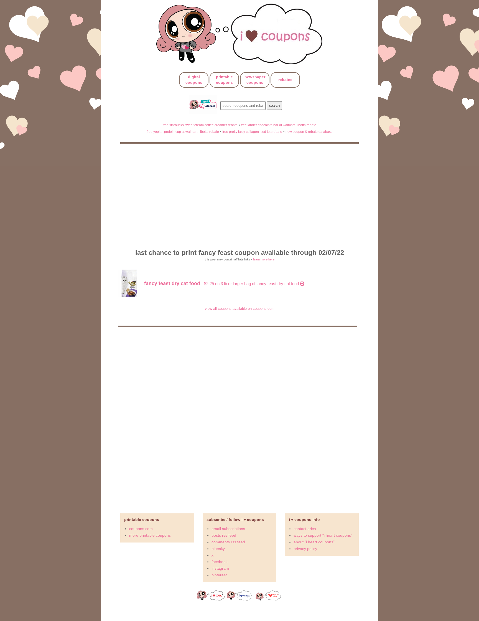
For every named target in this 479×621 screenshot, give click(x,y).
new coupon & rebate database (309, 131)
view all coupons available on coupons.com (239, 308)
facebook (220, 561)
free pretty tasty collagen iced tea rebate (252, 131)
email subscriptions (228, 528)
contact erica (305, 528)
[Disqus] (239, 418)
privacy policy (305, 548)
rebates (285, 79)
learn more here (263, 259)
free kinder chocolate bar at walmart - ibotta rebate (278, 125)
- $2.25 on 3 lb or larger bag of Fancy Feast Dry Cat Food (222, 283)
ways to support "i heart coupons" (323, 535)
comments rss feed (228, 542)
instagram (220, 568)
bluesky (218, 548)
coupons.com (141, 528)
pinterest (219, 575)
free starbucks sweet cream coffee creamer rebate (200, 125)
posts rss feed (224, 535)
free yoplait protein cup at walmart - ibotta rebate (183, 131)
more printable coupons (150, 535)
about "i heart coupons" (314, 542)
